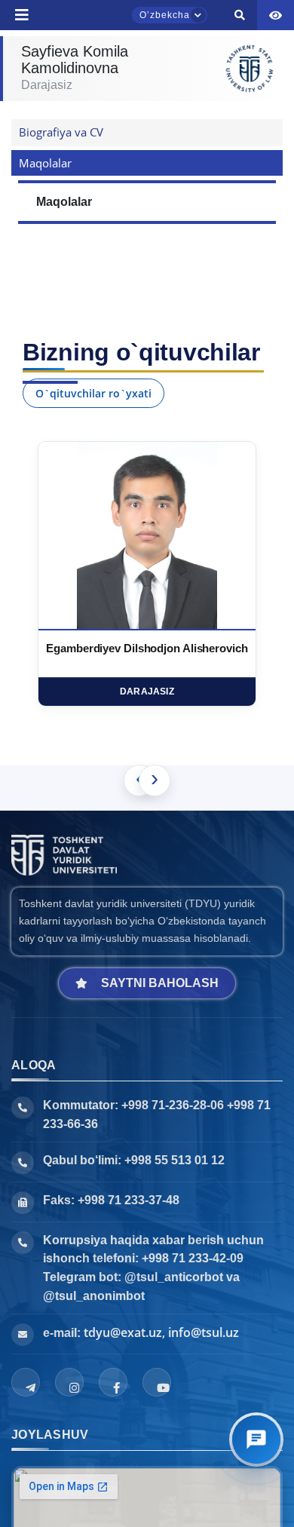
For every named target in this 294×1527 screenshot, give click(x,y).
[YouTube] (156, 1382)
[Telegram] (25, 1382)
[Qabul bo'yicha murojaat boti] (256, 1439)
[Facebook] (113, 1382)
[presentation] (154, 780)
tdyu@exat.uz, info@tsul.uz (161, 1332)
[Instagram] (69, 1382)
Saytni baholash (160, 983)
